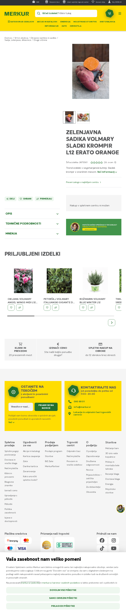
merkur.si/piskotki (30, 583)
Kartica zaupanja (31, 456)
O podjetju (91, 451)
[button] (90, 71)
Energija (65, 22)
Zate (64, 26)
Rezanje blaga (112, 474)
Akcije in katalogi (47, 22)
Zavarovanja (29, 471)
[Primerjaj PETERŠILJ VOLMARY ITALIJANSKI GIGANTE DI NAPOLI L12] (55, 307)
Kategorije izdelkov (22, 22)
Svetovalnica (107, 22)
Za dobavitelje (93, 487)
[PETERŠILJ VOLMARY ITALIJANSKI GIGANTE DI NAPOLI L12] (59, 281)
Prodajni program (53, 451)
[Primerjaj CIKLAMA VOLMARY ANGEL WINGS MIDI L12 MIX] (19, 307)
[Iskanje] (38, 13)
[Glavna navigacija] (119, 13)
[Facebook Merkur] (102, 540)
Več (10, 422)
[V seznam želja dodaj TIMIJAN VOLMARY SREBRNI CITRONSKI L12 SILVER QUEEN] (119, 307)
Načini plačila (11, 468)
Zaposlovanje (93, 456)
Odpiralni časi (73, 451)
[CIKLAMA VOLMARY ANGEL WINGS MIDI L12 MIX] (23, 281)
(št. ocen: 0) (110, 162)
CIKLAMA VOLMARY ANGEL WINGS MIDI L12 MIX (22, 302)
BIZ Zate (49, 461)
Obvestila (75, 26)
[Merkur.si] (17, 14)
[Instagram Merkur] (114, 540)
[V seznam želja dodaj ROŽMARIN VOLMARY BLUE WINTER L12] (83, 307)
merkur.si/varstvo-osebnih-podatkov (61, 583)
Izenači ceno (58, 348)
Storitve (49, 456)
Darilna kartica (30, 466)
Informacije (52, 26)
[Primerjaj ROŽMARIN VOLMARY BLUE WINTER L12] (91, 307)
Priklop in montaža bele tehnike (112, 465)
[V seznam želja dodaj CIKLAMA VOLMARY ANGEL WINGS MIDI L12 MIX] (11, 307)
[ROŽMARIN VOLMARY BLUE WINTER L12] (95, 281)
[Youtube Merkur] (113, 548)
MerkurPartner (52, 466)
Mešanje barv (112, 448)
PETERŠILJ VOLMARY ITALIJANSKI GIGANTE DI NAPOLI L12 (58, 302)
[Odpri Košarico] (109, 13)
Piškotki (8, 504)
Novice (89, 470)
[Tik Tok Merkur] (102, 548)
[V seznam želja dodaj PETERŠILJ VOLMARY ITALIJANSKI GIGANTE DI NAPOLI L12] (47, 307)
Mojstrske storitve (85, 22)
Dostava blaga (112, 479)
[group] (69, 117)
